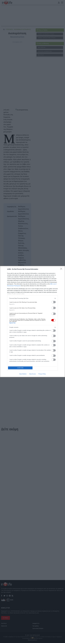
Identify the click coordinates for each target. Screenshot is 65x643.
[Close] (61, 269)
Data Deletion (23, 374)
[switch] (53, 302)
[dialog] (32, 321)
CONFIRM (20, 367)
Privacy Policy (42, 374)
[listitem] (32, 298)
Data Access (32, 374)
